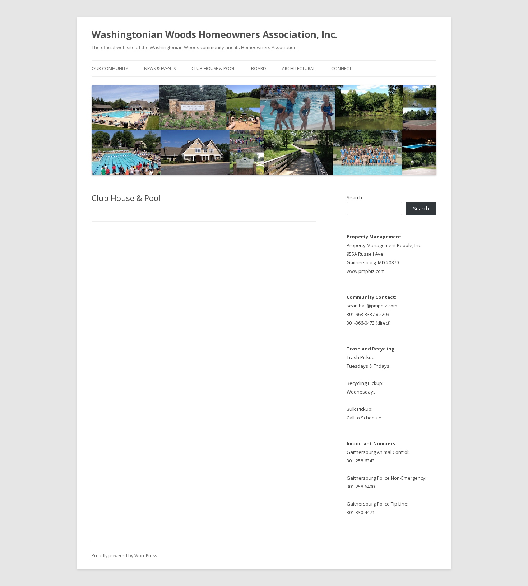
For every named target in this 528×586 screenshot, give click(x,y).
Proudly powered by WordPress (124, 556)
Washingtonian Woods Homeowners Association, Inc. (214, 34)
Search (354, 197)
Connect (341, 68)
